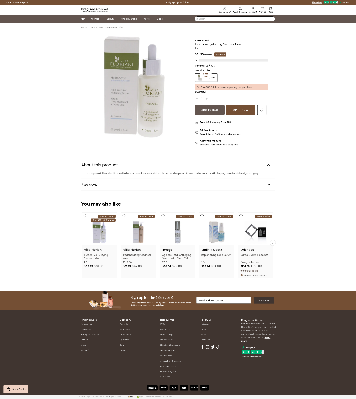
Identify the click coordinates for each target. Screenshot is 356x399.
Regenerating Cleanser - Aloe (138, 256)
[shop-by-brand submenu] (140, 19)
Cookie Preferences (153, 397)
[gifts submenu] (152, 19)
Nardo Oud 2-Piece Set (254, 255)
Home (84, 27)
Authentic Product (210, 140)
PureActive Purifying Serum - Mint (96, 256)
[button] (271, 10)
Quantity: (201, 91)
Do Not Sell (167, 397)
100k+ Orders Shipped (17, 2)
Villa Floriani (202, 40)
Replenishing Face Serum (216, 255)
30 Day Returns (208, 130)
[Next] (273, 243)
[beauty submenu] (117, 19)
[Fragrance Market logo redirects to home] (94, 9)
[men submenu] (88, 19)
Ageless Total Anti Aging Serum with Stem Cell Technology (176, 256)
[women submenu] (102, 19)
